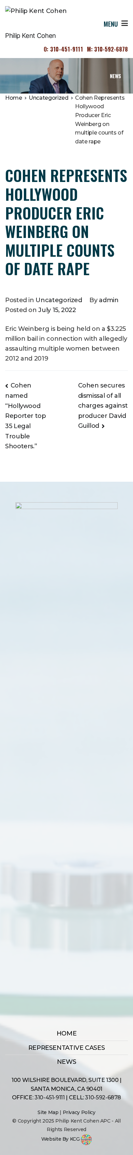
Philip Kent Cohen (30, 36)
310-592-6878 (103, 1097)
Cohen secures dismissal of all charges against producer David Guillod (103, 405)
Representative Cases (66, 1048)
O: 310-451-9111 (63, 49)
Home (67, 1033)
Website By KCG (61, 1139)
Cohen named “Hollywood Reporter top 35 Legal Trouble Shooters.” (25, 416)
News (66, 1062)
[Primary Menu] (124, 23)
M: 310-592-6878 (107, 49)
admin (108, 300)
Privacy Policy (79, 1112)
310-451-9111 (49, 1097)
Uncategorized (58, 300)
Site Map (48, 1112)
